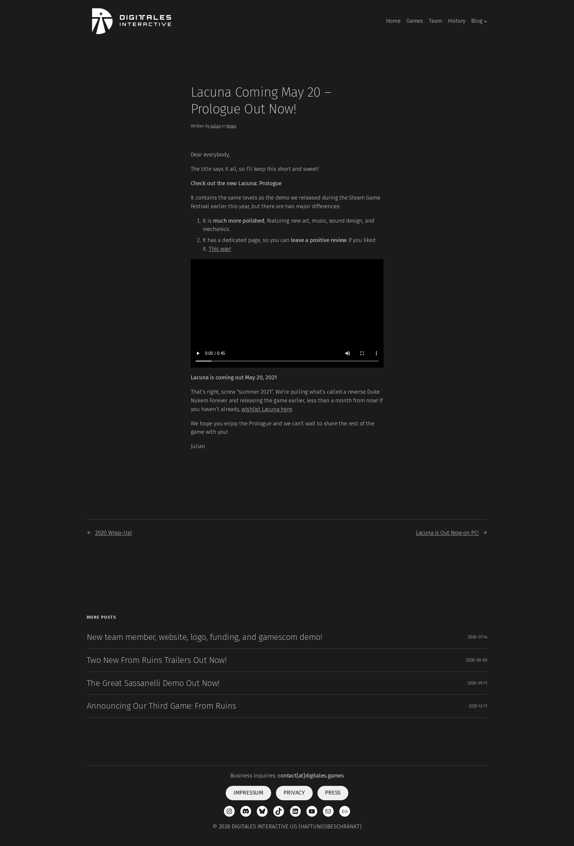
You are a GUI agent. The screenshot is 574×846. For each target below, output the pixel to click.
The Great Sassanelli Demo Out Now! (153, 683)
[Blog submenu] (485, 21)
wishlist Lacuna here (266, 409)
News (231, 126)
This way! (220, 248)
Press (333, 792)
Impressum (248, 792)
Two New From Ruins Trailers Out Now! (157, 660)
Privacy (294, 792)
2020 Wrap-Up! (113, 532)
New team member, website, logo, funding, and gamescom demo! (204, 637)
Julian (215, 126)
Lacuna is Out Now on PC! (447, 532)
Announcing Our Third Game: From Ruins (161, 706)
